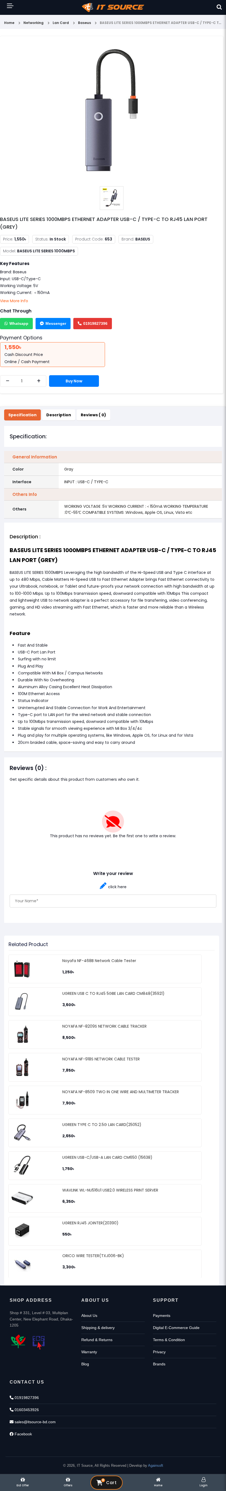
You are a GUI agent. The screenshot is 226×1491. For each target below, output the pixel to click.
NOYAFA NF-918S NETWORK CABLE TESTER (101, 1059)
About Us (89, 1315)
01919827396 (95, 323)
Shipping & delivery (98, 1327)
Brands (159, 1364)
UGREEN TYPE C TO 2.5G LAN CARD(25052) (101, 1124)
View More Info (14, 301)
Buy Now (74, 381)
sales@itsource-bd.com (35, 1422)
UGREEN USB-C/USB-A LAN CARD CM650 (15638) (107, 1157)
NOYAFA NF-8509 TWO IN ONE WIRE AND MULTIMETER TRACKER (120, 1092)
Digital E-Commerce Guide (176, 1327)
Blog (85, 1364)
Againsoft (155, 1465)
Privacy (159, 1352)
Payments (161, 1315)
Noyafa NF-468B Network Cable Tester (99, 960)
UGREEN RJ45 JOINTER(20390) (90, 1223)
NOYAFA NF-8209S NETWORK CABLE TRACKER (104, 1026)
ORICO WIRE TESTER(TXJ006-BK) (93, 1255)
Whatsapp (18, 323)
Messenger (55, 323)
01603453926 (26, 1410)
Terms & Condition (169, 1340)
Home (9, 22)
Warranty (89, 1352)
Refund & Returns (96, 1340)
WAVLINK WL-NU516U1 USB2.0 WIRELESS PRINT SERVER (110, 1190)
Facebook (23, 1434)
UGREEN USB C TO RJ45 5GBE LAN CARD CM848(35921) (113, 993)
